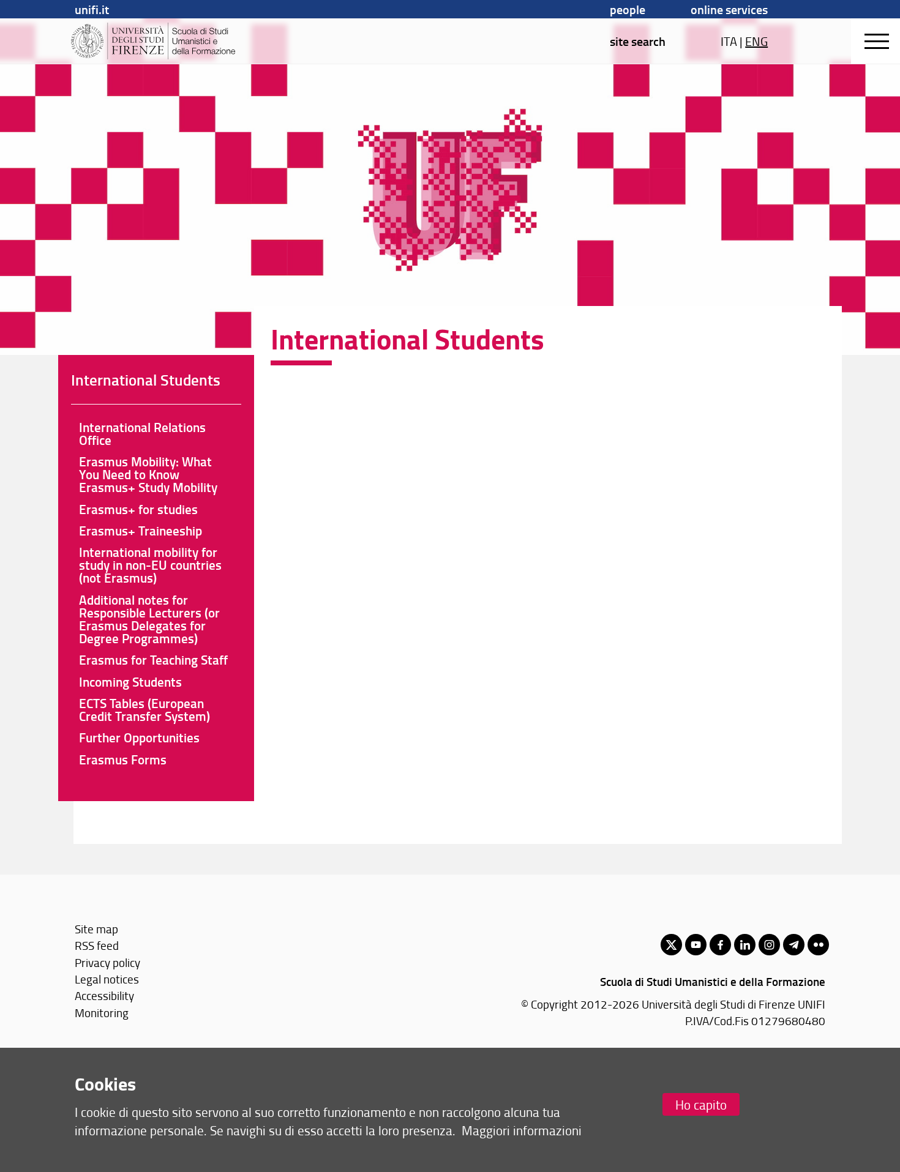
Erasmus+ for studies (138, 509)
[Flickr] (818, 944)
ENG (756, 41)
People (627, 9)
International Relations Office (142, 433)
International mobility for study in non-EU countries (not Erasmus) (150, 565)
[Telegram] (793, 944)
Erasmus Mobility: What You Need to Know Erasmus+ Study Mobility (148, 474)
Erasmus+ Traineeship (140, 530)
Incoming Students (130, 682)
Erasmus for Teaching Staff (153, 660)
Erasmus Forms (123, 759)
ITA (729, 41)
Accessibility (104, 995)
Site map (96, 928)
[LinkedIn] (745, 944)
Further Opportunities (139, 737)
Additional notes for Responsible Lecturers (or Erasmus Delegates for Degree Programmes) (149, 619)
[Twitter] (671, 944)
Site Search (638, 41)
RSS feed (97, 945)
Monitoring (102, 1012)
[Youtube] (696, 944)
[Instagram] (769, 944)
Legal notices (107, 979)
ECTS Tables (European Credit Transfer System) (144, 709)
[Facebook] (720, 944)
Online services (729, 9)
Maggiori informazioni (522, 1130)
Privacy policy (107, 962)
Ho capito (701, 1104)
